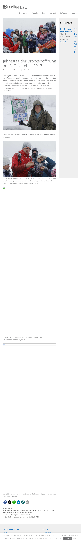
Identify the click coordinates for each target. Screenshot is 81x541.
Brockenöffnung (26, 510)
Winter (19, 513)
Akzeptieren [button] (67, 538)
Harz (34, 510)
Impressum (46, 532)
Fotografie (52, 13)
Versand (63, 42)
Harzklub (39, 510)
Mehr (74, 538)
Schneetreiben (11, 513)
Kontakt (45, 529)
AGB (5, 532)
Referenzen (64, 13)
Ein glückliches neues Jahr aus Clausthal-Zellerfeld (22, 517)
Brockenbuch (23, 13)
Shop (44, 13)
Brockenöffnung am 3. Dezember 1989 (18, 515)
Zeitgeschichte (27, 513)
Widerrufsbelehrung (12, 529)
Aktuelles (35, 13)
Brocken (7, 510)
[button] (5, 502)
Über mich (75, 13)
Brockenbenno (16, 510)
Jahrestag (46, 510)
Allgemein (8, 508)
